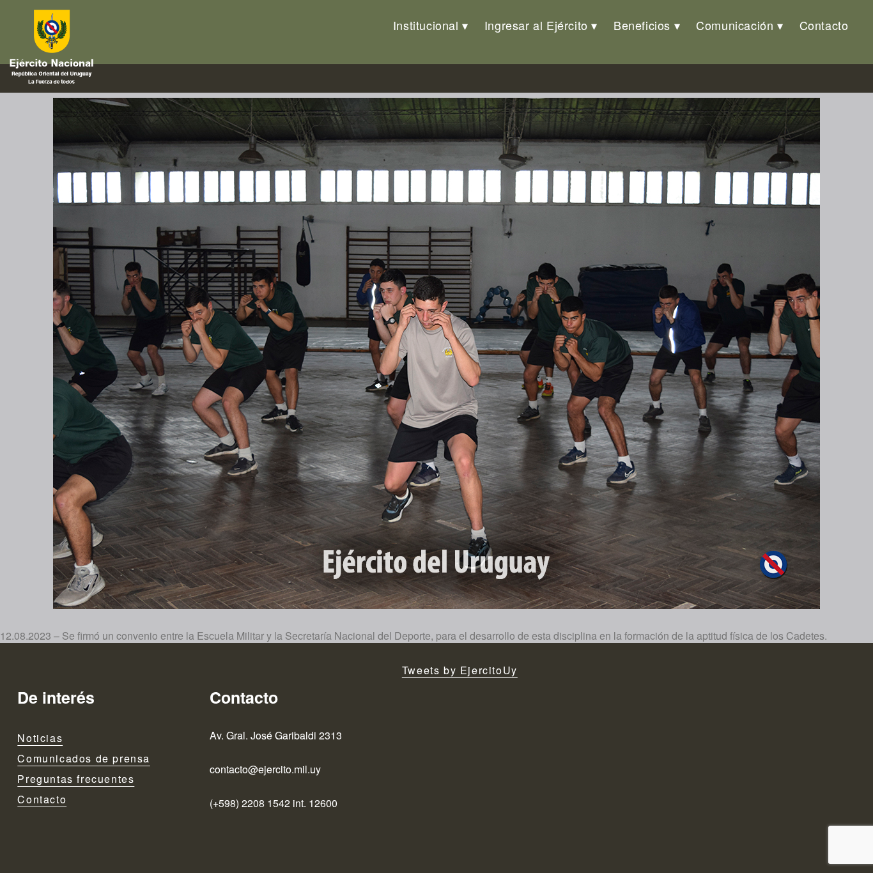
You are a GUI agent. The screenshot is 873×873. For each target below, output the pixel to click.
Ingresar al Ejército (536, 25)
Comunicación (734, 25)
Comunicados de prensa (83, 758)
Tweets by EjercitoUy (460, 670)
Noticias (40, 737)
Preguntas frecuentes (75, 778)
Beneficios (642, 25)
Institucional (426, 25)
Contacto (824, 25)
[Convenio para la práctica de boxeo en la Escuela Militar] (436, 353)
